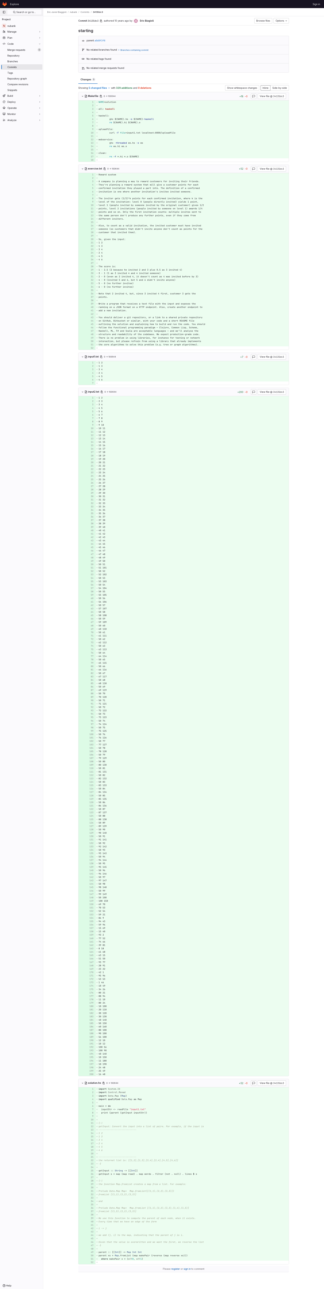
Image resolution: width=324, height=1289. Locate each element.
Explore (14, 4)
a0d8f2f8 (99, 40)
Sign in (316, 4)
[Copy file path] (101, 96)
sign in (187, 1268)
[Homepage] (4, 4)
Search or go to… (26, 12)
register (175, 1268)
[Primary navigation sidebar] (4, 12)
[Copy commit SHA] (101, 21)
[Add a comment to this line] (78, 102)
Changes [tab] (87, 79)
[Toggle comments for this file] (253, 96)
